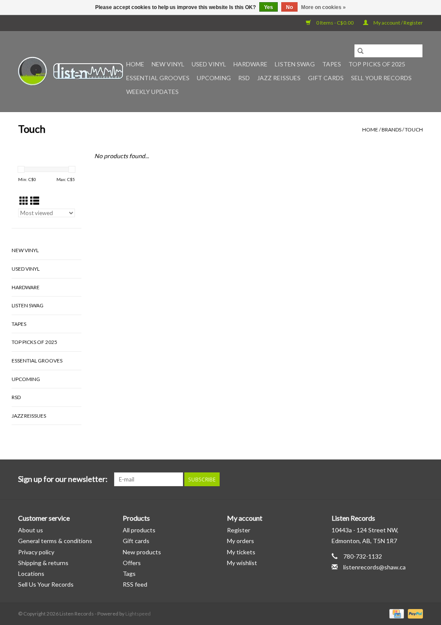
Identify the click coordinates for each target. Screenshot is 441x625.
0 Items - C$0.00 (334, 22)
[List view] (34, 200)
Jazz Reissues (279, 77)
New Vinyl (168, 64)
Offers (132, 562)
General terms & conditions (55, 540)
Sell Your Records (381, 77)
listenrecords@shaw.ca (374, 567)
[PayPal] (414, 613)
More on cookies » (323, 7)
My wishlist (242, 562)
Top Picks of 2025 (376, 64)
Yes (268, 7)
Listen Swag (295, 64)
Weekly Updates (152, 91)
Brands (391, 129)
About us (30, 530)
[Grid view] (23, 200)
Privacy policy (36, 552)
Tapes (331, 64)
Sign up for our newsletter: (63, 479)
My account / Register (398, 22)
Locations (31, 573)
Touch (414, 129)
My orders (240, 540)
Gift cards (326, 77)
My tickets (241, 552)
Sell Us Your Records (46, 584)
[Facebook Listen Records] (386, 479)
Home (135, 64)
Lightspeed (138, 613)
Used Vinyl (209, 64)
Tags (129, 573)
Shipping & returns (43, 562)
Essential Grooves (157, 77)
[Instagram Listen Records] (416, 479)
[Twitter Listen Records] (401, 479)
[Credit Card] (395, 613)
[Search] (360, 51)
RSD (244, 77)
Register (238, 530)
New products (142, 552)
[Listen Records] (71, 71)
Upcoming (214, 77)
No (289, 7)
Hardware (250, 64)
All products (139, 530)
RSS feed (135, 584)
